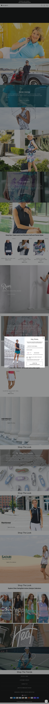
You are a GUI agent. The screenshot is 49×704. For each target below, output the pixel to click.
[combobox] (29, 353)
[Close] (43, 338)
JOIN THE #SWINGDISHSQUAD (35, 363)
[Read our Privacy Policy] (42, 360)
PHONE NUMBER (29, 349)
